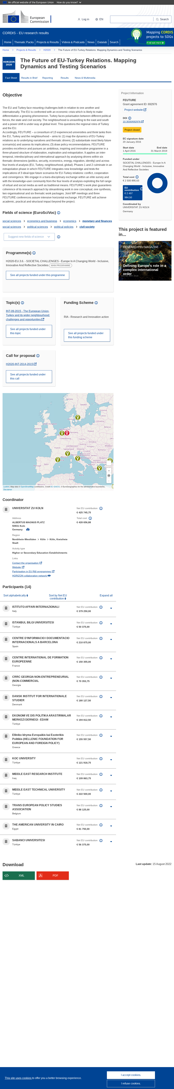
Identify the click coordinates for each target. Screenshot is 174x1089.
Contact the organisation (38, 562)
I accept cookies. (131, 1075)
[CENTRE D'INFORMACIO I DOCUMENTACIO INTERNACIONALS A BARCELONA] (57, 459)
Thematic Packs (24, 42)
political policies (63, 226)
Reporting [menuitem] (47, 77)
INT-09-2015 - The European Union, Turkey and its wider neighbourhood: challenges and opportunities (28, 315)
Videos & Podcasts (73, 42)
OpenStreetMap (27, 486)
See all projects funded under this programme (37, 275)
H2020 (47, 50)
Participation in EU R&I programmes (42, 571)
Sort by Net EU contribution (58, 597)
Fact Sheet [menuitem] (11, 77)
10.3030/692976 (132, 121)
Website (29, 567)
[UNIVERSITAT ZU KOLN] (67, 433)
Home (7, 42)
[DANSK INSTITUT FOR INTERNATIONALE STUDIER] (78, 417)
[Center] (108, 475)
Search (114, 42)
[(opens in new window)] (30, 17)
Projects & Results (48, 42)
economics (69, 221)
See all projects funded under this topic (28, 331)
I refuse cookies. (131, 1083)
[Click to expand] (111, 608)
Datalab (102, 42)
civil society (87, 226)
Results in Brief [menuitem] (29, 77)
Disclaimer (7, 489)
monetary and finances (97, 221)
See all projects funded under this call (28, 376)
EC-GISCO (55, 486)
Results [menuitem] (65, 77)
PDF (55, 875)
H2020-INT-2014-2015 (20, 364)
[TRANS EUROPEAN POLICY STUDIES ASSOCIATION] (62, 433)
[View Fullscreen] (108, 462)
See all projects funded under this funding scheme (85, 335)
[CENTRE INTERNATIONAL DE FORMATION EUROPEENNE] (67, 453)
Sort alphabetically (15, 595)
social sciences (12, 221)
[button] (99, 19)
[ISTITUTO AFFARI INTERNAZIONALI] (77, 458)
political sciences (37, 226)
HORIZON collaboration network (42, 575)
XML (21, 875)
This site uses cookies (18, 1078)
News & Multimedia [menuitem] (85, 77)
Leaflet (6, 486)
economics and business (42, 221)
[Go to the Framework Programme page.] (9, 63)
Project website (136, 109)
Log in (85, 19)
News (91, 42)
